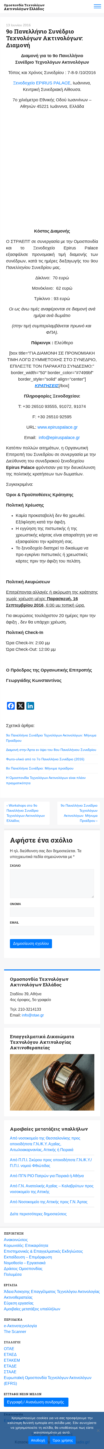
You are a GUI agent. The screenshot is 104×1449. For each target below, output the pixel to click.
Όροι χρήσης (63, 1440)
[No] (98, 1430)
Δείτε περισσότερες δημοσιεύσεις (38, 1214)
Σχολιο (15, 865)
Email (14, 922)
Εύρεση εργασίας (19, 1303)
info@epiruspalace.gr (59, 437)
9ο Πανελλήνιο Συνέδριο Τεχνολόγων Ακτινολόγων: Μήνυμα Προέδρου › (79, 813)
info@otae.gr (33, 1015)
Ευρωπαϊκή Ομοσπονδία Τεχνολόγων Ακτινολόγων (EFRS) (47, 1381)
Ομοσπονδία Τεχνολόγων (24, 7)
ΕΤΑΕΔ (10, 1355)
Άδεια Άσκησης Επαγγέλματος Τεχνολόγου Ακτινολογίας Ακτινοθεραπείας (52, 1294)
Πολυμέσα (13, 1274)
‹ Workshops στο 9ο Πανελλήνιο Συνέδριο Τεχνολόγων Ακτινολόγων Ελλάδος (26, 813)
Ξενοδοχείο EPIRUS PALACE (41, 83)
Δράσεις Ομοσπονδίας (23, 1269)
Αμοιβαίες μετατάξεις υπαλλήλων (32, 1309)
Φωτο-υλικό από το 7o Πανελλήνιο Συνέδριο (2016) (45, 759)
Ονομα (15, 904)
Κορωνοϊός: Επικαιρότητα (26, 1245)
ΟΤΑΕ (9, 1349)
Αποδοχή (38, 1440)
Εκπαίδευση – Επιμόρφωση (28, 1257)
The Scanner (15, 1332)
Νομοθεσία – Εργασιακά (24, 1263)
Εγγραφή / (35, 1402)
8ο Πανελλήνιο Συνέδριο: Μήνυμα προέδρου (40, 768)
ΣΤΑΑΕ (10, 1372)
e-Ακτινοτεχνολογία (20, 1326)
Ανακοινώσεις (16, 1240)
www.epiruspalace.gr (57, 427)
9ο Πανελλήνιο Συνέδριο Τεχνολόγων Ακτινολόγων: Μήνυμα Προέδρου (51, 737)
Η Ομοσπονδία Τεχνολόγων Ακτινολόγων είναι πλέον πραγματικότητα (46, 780)
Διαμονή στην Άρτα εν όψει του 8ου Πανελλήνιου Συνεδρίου (51, 750)
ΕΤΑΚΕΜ (12, 1360)
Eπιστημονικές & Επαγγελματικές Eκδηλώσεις (43, 1251)
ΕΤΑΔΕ (10, 1366)
